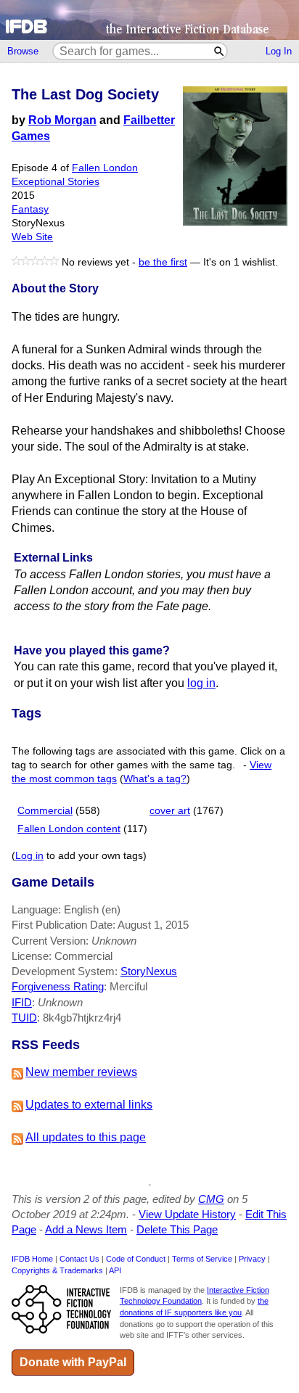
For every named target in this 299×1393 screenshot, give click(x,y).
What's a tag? (155, 778)
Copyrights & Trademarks (57, 1270)
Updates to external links (88, 1104)
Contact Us (79, 1258)
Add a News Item (86, 1229)
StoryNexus (148, 971)
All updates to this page (85, 1137)
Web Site (32, 236)
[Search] (219, 51)
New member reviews (81, 1072)
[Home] (149, 20)
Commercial (45, 810)
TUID (24, 1017)
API (115, 1270)
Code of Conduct (135, 1258)
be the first (163, 262)
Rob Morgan (62, 120)
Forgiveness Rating (58, 986)
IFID (22, 1002)
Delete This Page (177, 1229)
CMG (211, 1199)
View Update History (187, 1214)
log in (201, 683)
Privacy (252, 1258)
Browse (22, 51)
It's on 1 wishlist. (240, 262)
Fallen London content (68, 828)
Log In (279, 51)
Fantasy (30, 209)
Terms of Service (202, 1258)
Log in (29, 855)
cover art (170, 810)
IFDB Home (32, 1258)
